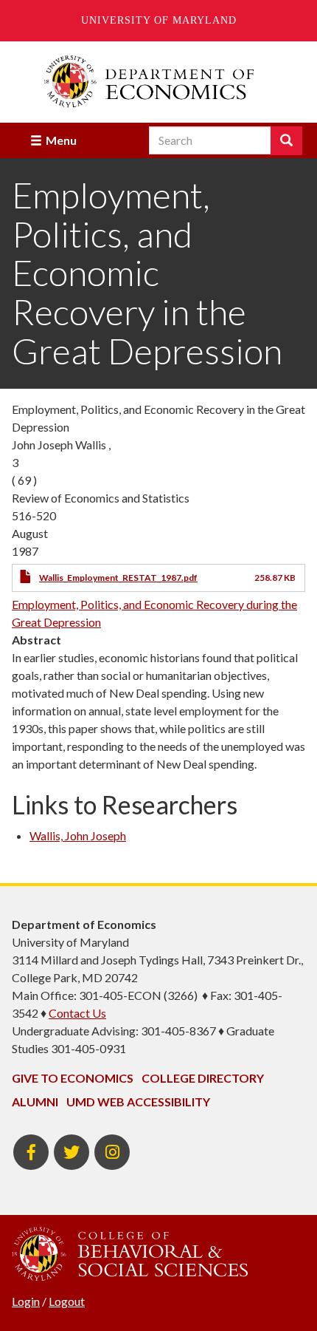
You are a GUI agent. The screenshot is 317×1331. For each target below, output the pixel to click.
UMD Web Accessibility (138, 1102)
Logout (67, 1301)
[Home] (158, 82)
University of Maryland (159, 20)
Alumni (35, 1102)
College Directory (203, 1078)
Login (26, 1301)
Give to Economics (72, 1078)
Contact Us (77, 1013)
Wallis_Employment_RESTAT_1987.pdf (118, 577)
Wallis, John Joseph (77, 835)
